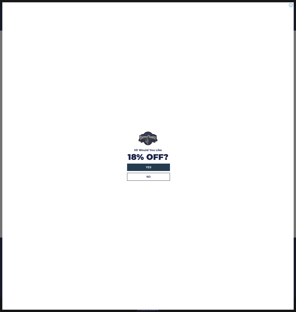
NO (148, 176)
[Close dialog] (291, 5)
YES (148, 167)
